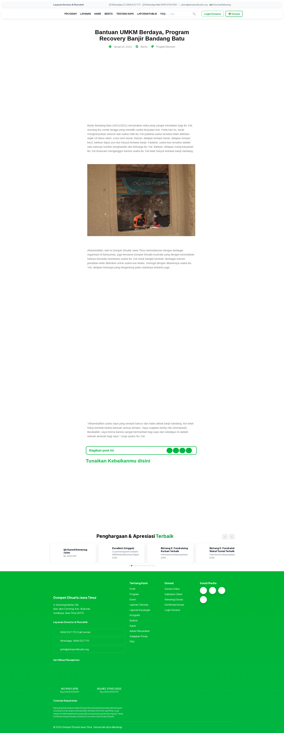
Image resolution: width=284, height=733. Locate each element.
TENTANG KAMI (125, 14)
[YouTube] (203, 599)
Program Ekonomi (165, 46)
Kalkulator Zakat (173, 594)
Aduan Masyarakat (140, 630)
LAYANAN (85, 14)
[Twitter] (221, 590)
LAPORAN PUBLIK (147, 14)
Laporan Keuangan (140, 609)
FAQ (163, 14)
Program (134, 594)
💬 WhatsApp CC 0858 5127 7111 (125, 4)
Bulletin (134, 620)
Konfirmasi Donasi (174, 604)
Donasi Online (172, 588)
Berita (144, 46)
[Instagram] (203, 590)
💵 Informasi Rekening (220, 4)
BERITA (109, 14)
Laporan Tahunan (139, 604)
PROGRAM (70, 14)
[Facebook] (212, 590)
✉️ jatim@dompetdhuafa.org (193, 4)
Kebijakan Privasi (139, 636)
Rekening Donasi (174, 599)
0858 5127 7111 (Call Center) (75, 632)
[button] (170, 450)
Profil (132, 588)
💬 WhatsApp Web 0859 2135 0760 (159, 4)
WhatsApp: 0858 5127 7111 (74, 640)
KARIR (97, 14)
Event (133, 599)
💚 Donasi (234, 13)
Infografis (135, 615)
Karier (133, 625)
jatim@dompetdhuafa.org (74, 649)
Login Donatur (212, 13)
